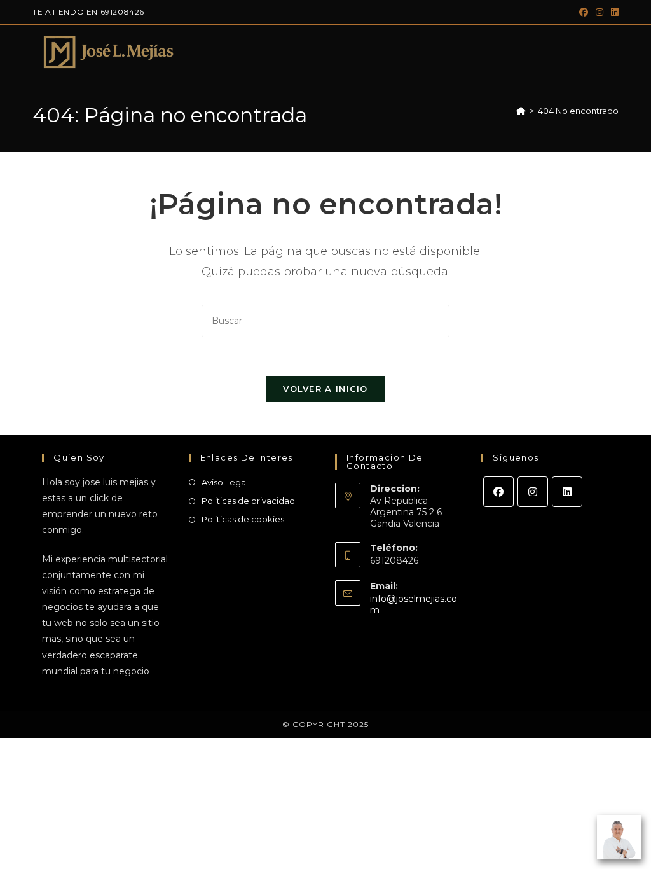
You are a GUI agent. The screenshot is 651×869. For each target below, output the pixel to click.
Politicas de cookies (243, 519)
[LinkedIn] (567, 491)
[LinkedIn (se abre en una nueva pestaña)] (613, 12)
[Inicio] (521, 111)
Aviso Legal (225, 482)
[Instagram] (532, 491)
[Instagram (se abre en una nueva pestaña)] (599, 12)
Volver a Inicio (325, 389)
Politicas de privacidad (248, 501)
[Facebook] (498, 491)
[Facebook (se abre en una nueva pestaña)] (583, 12)
